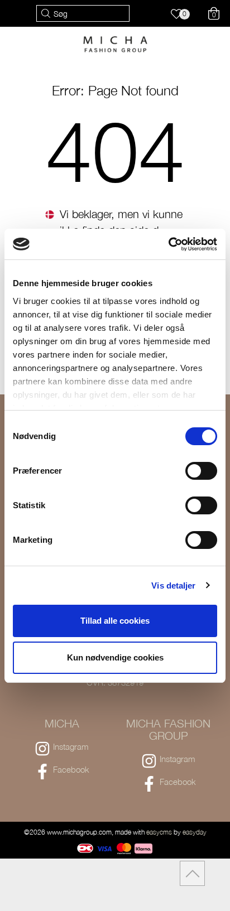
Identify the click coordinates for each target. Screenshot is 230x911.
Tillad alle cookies (115, 620)
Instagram (71, 746)
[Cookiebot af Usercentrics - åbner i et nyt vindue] (168, 244)
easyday (195, 832)
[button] (182, 15)
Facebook (71, 769)
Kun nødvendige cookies (115, 657)
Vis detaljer (173, 585)
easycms (159, 832)
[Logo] (115, 43)
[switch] (201, 471)
